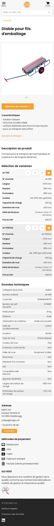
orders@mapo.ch (11, 420)
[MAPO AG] (27, 5)
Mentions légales (9, 508)
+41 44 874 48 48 (10, 425)
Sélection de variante (16, 106)
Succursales (9, 431)
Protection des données (13, 514)
